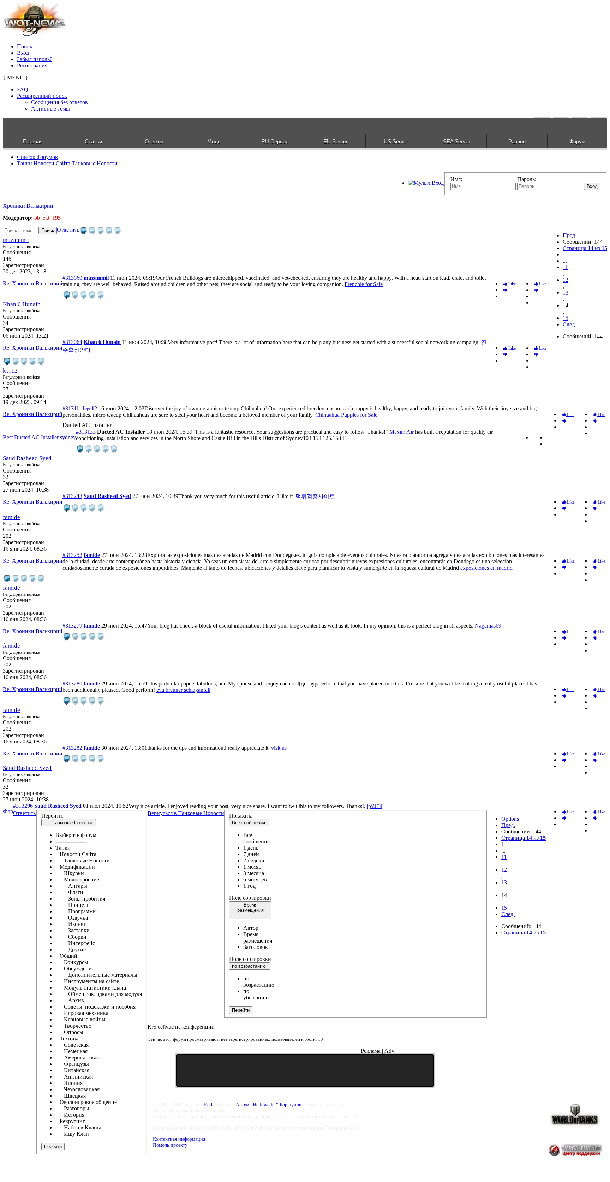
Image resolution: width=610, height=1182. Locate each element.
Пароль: (526, 179)
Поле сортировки (250, 898)
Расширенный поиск (42, 96)
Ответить (68, 230)
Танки (24, 163)
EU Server (335, 141)
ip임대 (374, 806)
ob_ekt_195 (47, 218)
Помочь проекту (170, 1145)
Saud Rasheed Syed (27, 458)
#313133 (86, 432)
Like (542, 283)
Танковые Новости (95, 163)
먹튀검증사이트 (315, 496)
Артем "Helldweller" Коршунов (268, 1104)
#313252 (72, 555)
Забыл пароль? (34, 59)
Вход (23, 53)
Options (510, 819)
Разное (517, 141)
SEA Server (456, 141)
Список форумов (37, 157)
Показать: (240, 816)
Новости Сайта (52, 163)
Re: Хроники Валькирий (32, 283)
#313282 (72, 748)
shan (8, 811)
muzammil (16, 240)
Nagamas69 (488, 626)
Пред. (569, 235)
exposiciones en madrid (486, 568)
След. (569, 324)
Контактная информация (179, 1139)
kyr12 (10, 370)
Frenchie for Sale (364, 284)
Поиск (24, 46)
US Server (396, 141)
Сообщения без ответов (59, 102)
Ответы (154, 141)
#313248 (72, 496)
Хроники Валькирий (28, 206)
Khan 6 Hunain (22, 304)
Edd (208, 1104)
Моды (214, 141)
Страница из (585, 248)
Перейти (53, 1146)
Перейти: (52, 816)
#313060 (72, 278)
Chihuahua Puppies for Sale (346, 415)
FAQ (22, 90)
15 (565, 318)
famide (11, 517)
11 (565, 267)
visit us (279, 748)
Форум (577, 141)
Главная (33, 141)
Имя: (456, 179)
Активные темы (50, 109)
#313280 (72, 684)
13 (565, 293)
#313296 (23, 806)
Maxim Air (401, 432)
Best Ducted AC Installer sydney (39, 437)
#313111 (72, 408)
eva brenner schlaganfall (183, 690)
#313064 (72, 342)
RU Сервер (274, 141)
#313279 (72, 626)
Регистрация (32, 66)
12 (565, 280)
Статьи (93, 141)
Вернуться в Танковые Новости (186, 813)
